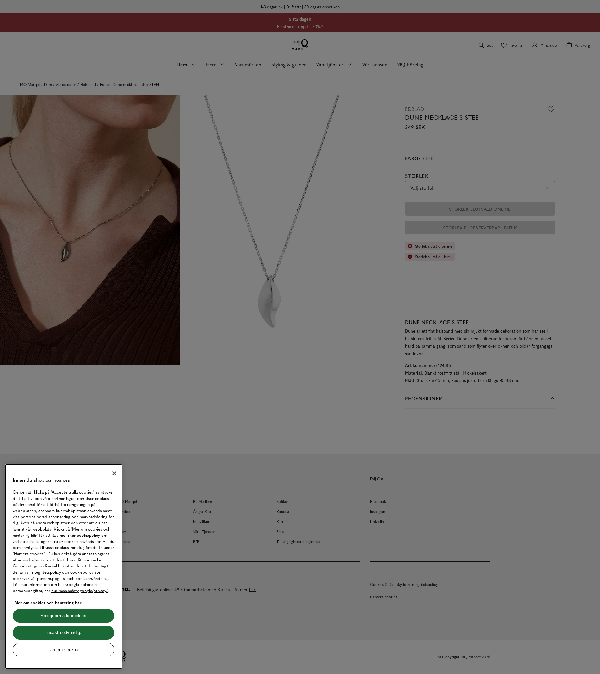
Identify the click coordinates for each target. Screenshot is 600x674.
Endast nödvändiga (63, 632)
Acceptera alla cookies (63, 615)
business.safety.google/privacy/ (79, 590)
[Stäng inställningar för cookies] (114, 473)
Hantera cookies (64, 649)
